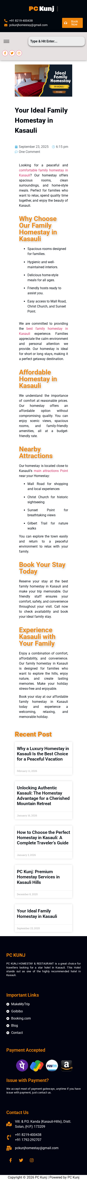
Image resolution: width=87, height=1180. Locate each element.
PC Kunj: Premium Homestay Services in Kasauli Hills (38, 877)
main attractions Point (51, 471)
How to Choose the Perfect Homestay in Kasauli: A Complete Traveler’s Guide (43, 837)
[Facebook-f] (5, 53)
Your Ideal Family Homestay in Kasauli (37, 913)
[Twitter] (12, 53)
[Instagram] (19, 53)
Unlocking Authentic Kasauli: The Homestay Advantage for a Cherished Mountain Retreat (43, 795)
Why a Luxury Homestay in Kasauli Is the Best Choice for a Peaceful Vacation (43, 754)
